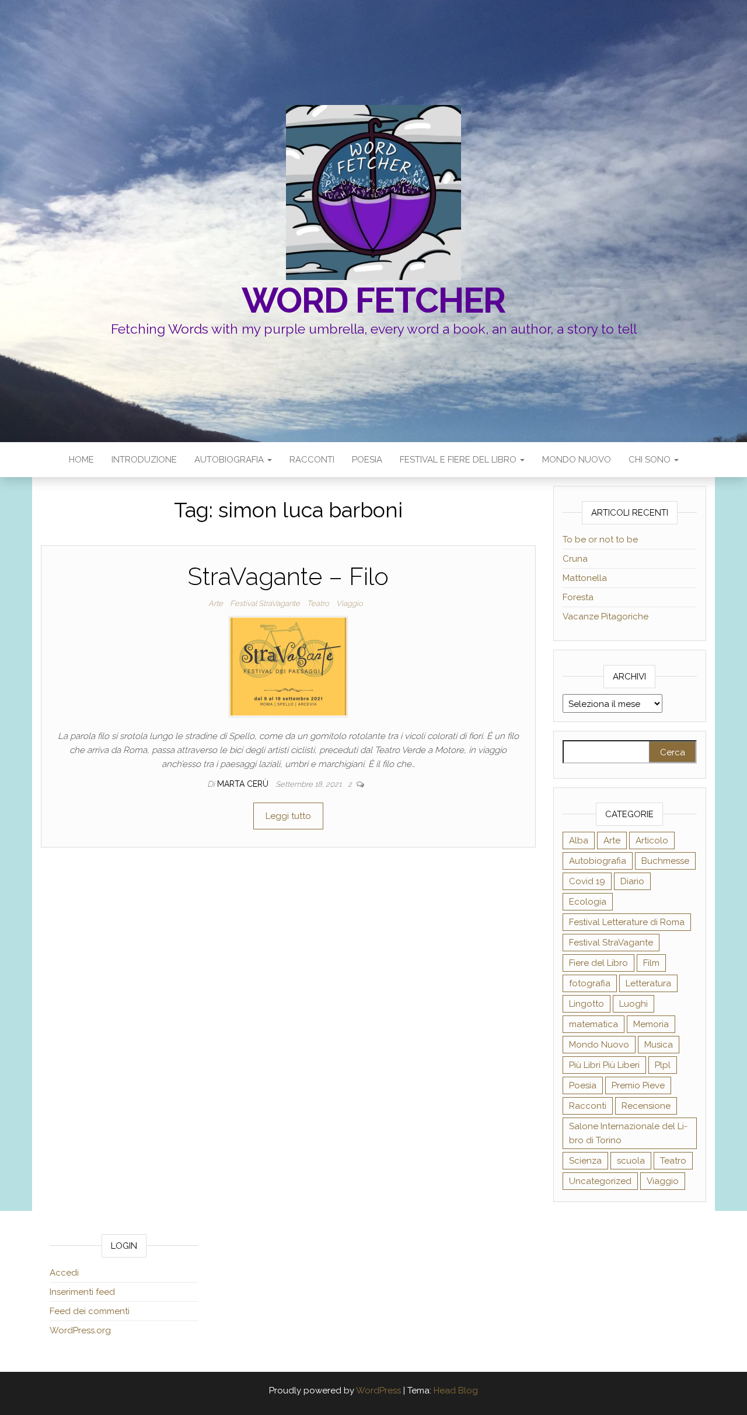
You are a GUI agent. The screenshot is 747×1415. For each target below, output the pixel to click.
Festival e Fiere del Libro (459, 459)
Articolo (652, 840)
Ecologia (587, 901)
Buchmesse (665, 861)
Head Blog (456, 1390)
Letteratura (648, 983)
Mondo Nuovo (576, 459)
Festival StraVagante (265, 603)
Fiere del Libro (598, 963)
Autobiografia (230, 459)
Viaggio (349, 603)
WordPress (378, 1390)
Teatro (318, 603)
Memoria (651, 1024)
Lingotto (586, 1004)
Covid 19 (587, 881)
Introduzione (144, 459)
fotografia (589, 983)
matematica (593, 1024)
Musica (658, 1044)
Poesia (367, 459)
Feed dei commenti (90, 1311)
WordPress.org (80, 1330)
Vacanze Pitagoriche (605, 616)
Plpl (663, 1065)
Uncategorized (600, 1181)
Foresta (578, 597)
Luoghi (633, 1004)
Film (651, 963)
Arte (215, 603)
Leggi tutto (288, 816)
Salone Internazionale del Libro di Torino (628, 1133)
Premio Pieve (638, 1085)
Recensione (646, 1106)
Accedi (64, 1272)
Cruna (575, 559)
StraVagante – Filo (288, 576)
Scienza (585, 1160)
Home (81, 459)
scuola (631, 1160)
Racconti (311, 459)
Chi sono (651, 459)
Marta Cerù (244, 784)
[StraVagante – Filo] (288, 666)
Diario (632, 881)
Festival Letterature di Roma (627, 922)
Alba (578, 840)
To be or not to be (600, 539)
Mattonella (585, 578)
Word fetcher (374, 300)
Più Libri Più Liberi (604, 1065)
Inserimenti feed (82, 1292)
